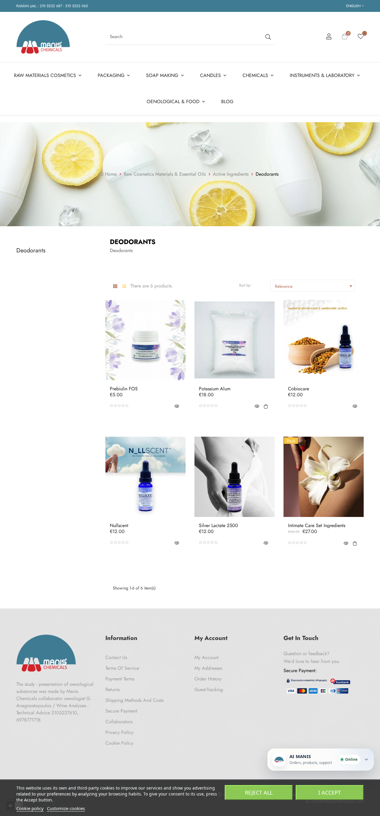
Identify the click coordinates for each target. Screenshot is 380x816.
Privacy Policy (119, 732)
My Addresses (208, 668)
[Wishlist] (361, 37)
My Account (206, 657)
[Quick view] (176, 405)
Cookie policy (30, 808)
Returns (112, 689)
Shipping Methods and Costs (134, 700)
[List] (124, 286)
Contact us (116, 657)
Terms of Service (122, 668)
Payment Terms (119, 678)
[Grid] (115, 286)
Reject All (259, 792)
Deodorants (30, 250)
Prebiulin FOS (124, 389)
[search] (267, 37)
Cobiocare (298, 389)
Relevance (314, 286)
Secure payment (121, 710)
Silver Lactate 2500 (218, 525)
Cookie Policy (119, 743)
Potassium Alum (214, 389)
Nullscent (119, 525)
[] (265, 405)
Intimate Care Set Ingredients (316, 525)
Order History (207, 678)
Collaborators (118, 721)
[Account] (329, 37)
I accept (329, 792)
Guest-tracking (208, 689)
